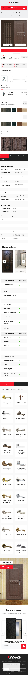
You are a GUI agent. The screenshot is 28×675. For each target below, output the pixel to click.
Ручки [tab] (7, 384)
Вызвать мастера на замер (14, 50)
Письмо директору (21, 668)
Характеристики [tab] (5, 156)
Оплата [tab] (20, 156)
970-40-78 (11, 8)
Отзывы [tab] (2, 159)
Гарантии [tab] (25, 156)
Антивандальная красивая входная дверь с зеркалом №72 (14, 642)
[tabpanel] (3, 110)
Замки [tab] (21, 384)
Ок (6, 669)
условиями (12, 665)
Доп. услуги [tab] (13, 156)
